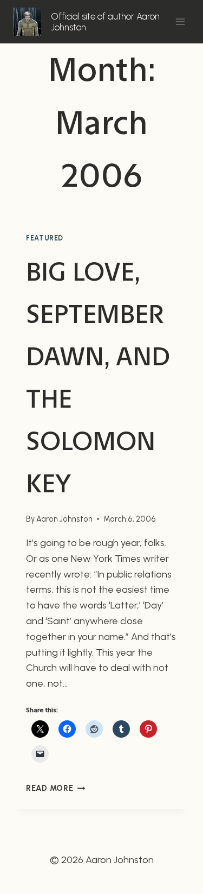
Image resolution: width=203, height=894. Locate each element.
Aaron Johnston (64, 519)
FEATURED (44, 238)
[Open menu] (180, 21)
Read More (55, 788)
